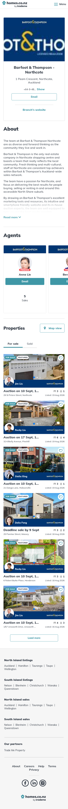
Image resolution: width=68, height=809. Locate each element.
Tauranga (37, 666)
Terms (52, 766)
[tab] (13, 343)
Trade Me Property (14, 750)
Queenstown (11, 689)
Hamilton (23, 666)
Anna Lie (25, 274)
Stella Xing (9, 474)
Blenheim (21, 685)
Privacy (34, 769)
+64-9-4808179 (30, 89)
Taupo (49, 666)
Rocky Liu (9, 428)
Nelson (8, 685)
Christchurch (37, 685)
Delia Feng (9, 520)
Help (41, 766)
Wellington (10, 669)
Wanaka (52, 685)
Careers (29, 766)
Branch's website (34, 109)
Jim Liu (9, 381)
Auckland (9, 666)
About (16, 766)
